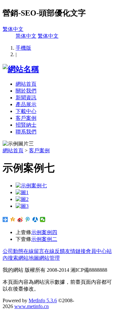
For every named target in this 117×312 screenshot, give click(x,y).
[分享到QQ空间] (13, 219)
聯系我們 (26, 131)
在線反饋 (54, 251)
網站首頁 (26, 84)
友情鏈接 (75, 251)
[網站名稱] (21, 69)
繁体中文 (13, 29)
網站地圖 (28, 258)
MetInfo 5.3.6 (43, 300)
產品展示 (26, 104)
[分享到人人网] (35, 219)
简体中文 (26, 36)
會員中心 (96, 251)
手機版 (23, 48)
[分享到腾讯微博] (28, 219)
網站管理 (49, 258)
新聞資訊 (26, 97)
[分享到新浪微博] (20, 219)
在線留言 (33, 251)
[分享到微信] (43, 219)
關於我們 (26, 91)
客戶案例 (26, 118)
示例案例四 (44, 232)
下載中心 (26, 111)
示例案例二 (44, 239)
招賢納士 (26, 125)
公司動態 (13, 251)
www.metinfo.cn (31, 306)
